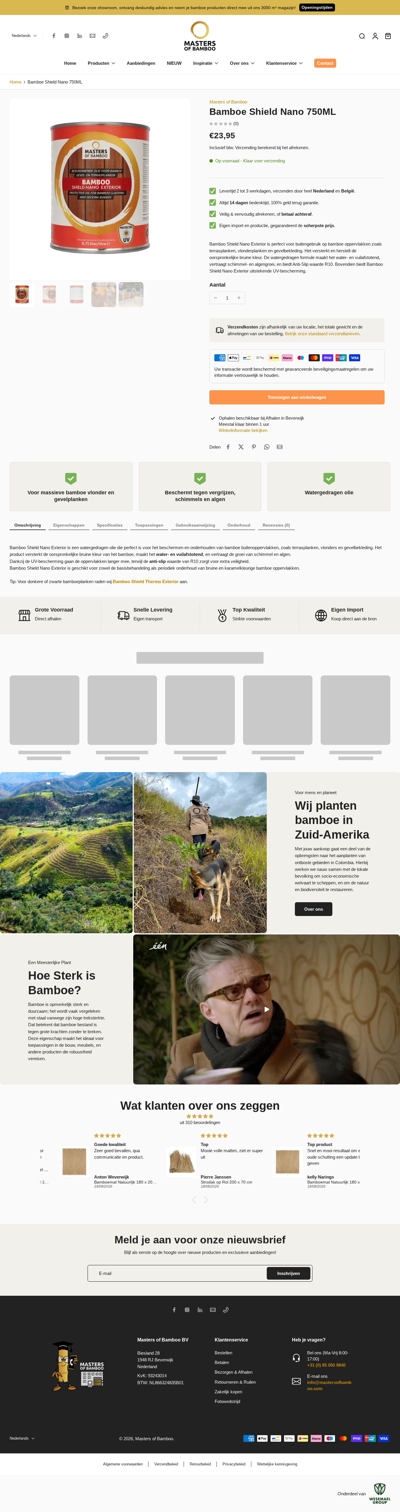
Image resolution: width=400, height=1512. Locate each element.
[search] (361, 36)
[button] (296, 397)
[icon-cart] (387, 36)
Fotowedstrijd (227, 1401)
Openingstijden (317, 7)
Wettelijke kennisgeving (277, 1464)
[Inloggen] (374, 36)
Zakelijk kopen (228, 1391)
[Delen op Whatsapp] (266, 446)
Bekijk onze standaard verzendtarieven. (322, 333)
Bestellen (223, 1352)
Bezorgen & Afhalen (233, 1372)
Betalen (222, 1362)
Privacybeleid (234, 1464)
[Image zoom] (100, 189)
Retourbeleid (200, 1464)
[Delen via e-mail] (279, 446)
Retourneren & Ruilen (235, 1382)
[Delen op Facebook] (228, 446)
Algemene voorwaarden (123, 1464)
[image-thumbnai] (22, 294)
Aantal (217, 285)
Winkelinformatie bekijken (243, 430)
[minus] (215, 297)
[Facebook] (53, 35)
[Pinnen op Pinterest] (253, 446)
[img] (200, 1116)
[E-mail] (92, 35)
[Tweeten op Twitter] (241, 446)
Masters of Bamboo (228, 101)
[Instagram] (66, 35)
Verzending (246, 147)
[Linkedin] (79, 35)
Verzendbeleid (166, 1464)
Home (15, 81)
